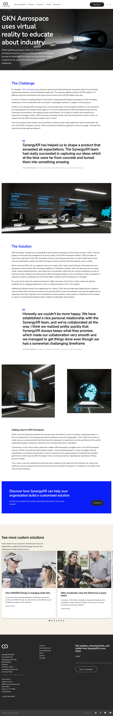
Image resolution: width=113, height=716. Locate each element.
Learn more (10, 606)
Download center (45, 648)
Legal (10, 713)
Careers (41, 655)
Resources (56, 4)
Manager (42, 658)
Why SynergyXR (19, 4)
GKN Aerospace (28, 89)
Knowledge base (45, 651)
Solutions (40, 4)
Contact (42, 646)
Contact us (97, 503)
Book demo (97, 4)
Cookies (4, 713)
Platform (31, 4)
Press (41, 653)
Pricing (48, 4)
